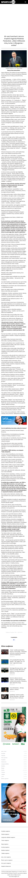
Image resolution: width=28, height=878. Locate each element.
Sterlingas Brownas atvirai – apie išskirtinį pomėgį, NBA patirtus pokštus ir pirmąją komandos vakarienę (18, 670)
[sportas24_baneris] (13, 822)
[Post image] (4, 652)
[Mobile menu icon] (25, 2)
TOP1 (15, 632)
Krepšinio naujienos (5, 831)
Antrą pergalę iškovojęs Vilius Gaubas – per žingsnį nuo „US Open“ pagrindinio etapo (17, 661)
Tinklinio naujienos (5, 853)
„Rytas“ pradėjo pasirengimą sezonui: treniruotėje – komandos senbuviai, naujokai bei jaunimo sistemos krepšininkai (18, 652)
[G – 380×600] (13, 745)
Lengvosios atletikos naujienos (8, 837)
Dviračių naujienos (5, 847)
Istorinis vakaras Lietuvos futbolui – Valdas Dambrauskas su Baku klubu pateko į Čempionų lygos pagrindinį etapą (18, 680)
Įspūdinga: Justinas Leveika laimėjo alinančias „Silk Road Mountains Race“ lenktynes (17, 696)
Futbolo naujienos (5, 834)
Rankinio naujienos (5, 850)
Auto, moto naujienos (6, 857)
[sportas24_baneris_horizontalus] (14, 424)
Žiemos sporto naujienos (6, 860)
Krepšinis (12, 632)
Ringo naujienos (4, 844)
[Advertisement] (14, 19)
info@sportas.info (17, 874)
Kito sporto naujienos (6, 863)
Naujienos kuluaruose (6, 866)
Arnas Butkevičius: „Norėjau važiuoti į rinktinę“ (17, 688)
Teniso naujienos (5, 840)
